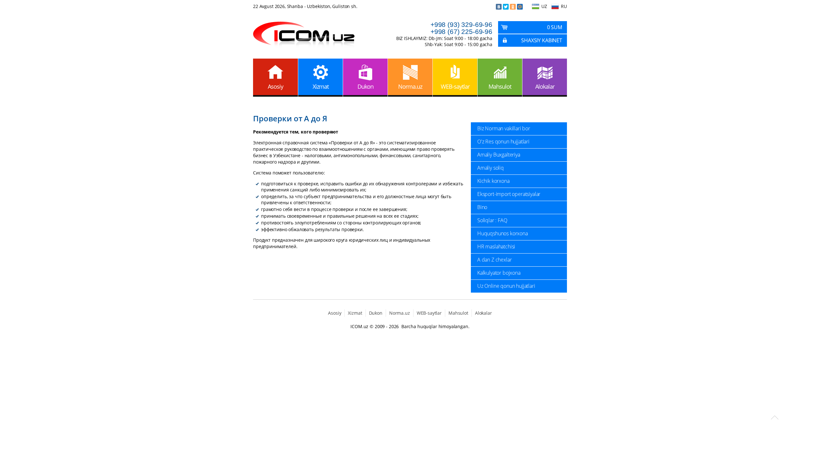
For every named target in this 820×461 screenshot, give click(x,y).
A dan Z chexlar (494, 259)
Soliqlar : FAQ (492, 220)
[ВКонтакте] (499, 7)
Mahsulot (499, 86)
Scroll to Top (774, 417)
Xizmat (321, 86)
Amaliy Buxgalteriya (498, 154)
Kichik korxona (493, 180)
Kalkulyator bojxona (499, 272)
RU (564, 6)
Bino (482, 207)
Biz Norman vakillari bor (503, 128)
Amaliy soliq (490, 167)
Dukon (365, 86)
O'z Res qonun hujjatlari (503, 141)
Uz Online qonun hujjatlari (506, 285)
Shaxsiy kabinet (541, 40)
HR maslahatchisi (496, 246)
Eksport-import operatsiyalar (508, 194)
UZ (544, 6)
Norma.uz (410, 86)
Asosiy (275, 86)
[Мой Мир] (520, 7)
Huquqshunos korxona (502, 233)
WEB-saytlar (455, 86)
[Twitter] (506, 7)
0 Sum (554, 27)
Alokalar (544, 86)
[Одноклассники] (513, 7)
